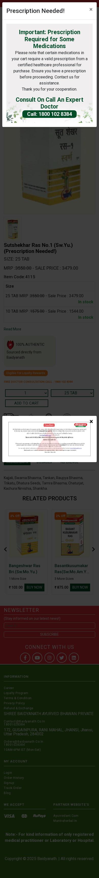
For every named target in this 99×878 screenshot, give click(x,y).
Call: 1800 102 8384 (49, 114)
